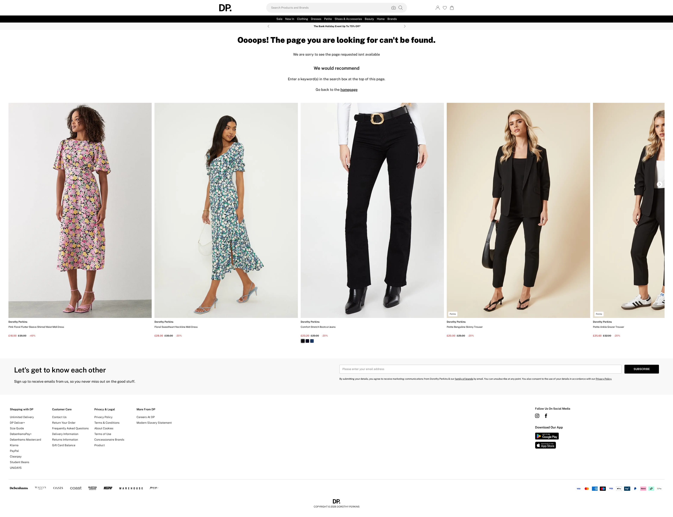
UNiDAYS (16, 467)
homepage (349, 89)
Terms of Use (102, 434)
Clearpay (15, 456)
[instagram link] (537, 416)
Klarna (14, 445)
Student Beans (19, 462)
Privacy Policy (103, 417)
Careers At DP (146, 417)
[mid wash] (312, 341)
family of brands (464, 378)
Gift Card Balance (63, 445)
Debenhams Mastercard (25, 439)
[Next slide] (405, 26)
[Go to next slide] (659, 184)
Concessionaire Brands (109, 439)
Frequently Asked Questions (70, 428)
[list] (336, 225)
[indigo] (307, 341)
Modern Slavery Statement (154, 422)
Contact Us (59, 417)
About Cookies (103, 428)
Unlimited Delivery (22, 417)
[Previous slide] (268, 26)
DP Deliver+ (17, 422)
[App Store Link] (547, 441)
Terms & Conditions (106, 422)
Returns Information (65, 439)
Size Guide (17, 428)
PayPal (14, 451)
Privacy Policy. (604, 378)
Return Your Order (63, 422)
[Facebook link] (546, 416)
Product (99, 445)
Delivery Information (65, 434)
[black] (303, 341)
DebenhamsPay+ (21, 434)
